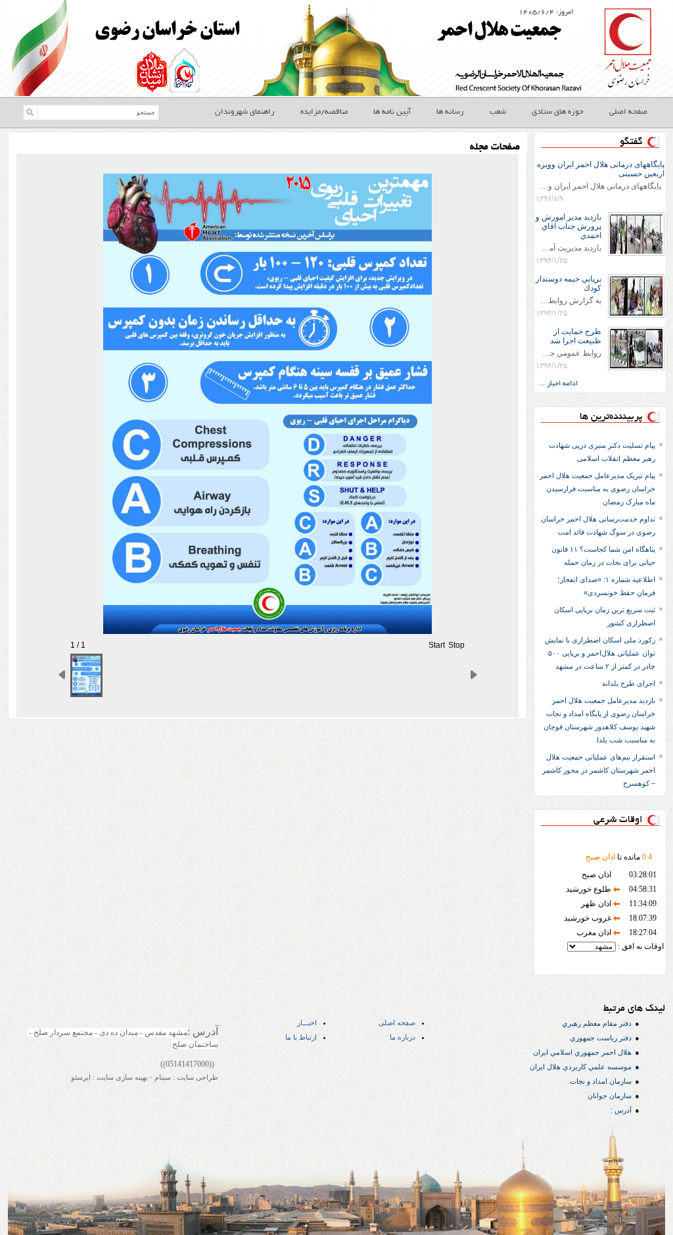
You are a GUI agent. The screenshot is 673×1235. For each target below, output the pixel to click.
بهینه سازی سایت (121, 1077)
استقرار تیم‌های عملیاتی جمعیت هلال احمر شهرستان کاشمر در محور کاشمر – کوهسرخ (598, 770)
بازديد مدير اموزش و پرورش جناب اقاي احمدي (568, 226)
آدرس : (621, 1110)
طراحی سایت (196, 1077)
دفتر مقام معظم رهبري (597, 1023)
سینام (161, 1077)
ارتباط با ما (301, 1037)
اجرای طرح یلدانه (628, 683)
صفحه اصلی (397, 1023)
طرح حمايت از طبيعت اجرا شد (575, 336)
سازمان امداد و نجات (601, 1081)
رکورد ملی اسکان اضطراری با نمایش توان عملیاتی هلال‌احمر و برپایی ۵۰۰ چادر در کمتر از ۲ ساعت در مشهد (600, 653)
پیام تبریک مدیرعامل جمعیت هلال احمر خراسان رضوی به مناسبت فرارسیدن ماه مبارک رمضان (597, 489)
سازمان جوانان (610, 1096)
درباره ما (402, 1037)
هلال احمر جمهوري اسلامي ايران (582, 1052)
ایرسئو (81, 1077)
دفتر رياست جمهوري (601, 1038)
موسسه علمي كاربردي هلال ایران (581, 1067)
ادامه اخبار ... (558, 384)
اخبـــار (307, 1023)
